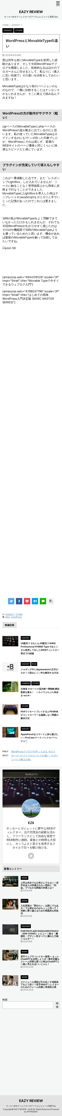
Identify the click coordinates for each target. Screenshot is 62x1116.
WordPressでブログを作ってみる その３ (33, 751)
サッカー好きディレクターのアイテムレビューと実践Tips (31, 1106)
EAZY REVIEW (31, 12)
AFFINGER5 (32, 1111)
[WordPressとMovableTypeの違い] (35, 601)
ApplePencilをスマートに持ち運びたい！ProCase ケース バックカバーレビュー (39, 737)
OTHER (18, 614)
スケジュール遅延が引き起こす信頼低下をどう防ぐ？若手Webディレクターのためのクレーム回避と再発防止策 (40, 984)
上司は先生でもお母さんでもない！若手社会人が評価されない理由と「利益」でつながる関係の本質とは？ (40, 885)
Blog (8, 617)
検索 (4, 999)
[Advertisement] (31, 457)
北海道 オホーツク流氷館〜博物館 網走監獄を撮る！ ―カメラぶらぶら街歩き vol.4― (40, 692)
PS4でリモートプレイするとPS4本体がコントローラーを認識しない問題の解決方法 (40, 715)
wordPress (16, 617)
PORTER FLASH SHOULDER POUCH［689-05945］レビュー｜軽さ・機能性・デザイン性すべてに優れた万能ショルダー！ (40, 935)
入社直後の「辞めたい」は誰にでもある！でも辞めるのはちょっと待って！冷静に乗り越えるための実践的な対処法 (40, 909)
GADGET (10, 614)
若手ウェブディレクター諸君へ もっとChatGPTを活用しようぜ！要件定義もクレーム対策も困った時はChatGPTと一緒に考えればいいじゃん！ (40, 960)
